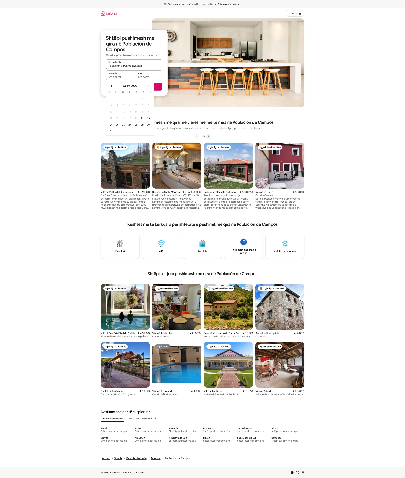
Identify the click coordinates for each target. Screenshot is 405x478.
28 (136, 124)
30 (148, 124)
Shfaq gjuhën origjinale (229, 4)
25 (117, 124)
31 (111, 131)
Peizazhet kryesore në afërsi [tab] (143, 418)
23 (148, 118)
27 (129, 124)
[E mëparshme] (196, 136)
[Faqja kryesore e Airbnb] (109, 13)
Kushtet (140, 472)
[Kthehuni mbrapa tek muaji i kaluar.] (112, 86)
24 (111, 124)
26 (123, 124)
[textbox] (120, 77)
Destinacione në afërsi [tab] (112, 418)
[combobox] (134, 66)
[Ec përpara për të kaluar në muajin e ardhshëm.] (148, 86)
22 (142, 118)
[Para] (208, 136)
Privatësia (128, 472)
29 (142, 124)
